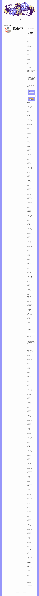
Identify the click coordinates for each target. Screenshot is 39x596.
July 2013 (29, 251)
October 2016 (29, 454)
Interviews (14, 19)
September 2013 (30, 502)
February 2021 (29, 133)
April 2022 (29, 115)
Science (29, 59)
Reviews (24, 19)
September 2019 (30, 155)
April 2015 (29, 224)
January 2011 (29, 290)
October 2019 (29, 154)
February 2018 (29, 180)
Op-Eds (29, 55)
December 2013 (30, 245)
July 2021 (29, 380)
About (31, 19)
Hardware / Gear (30, 46)
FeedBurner (32, 33)
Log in (28, 581)
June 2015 (29, 221)
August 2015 (29, 219)
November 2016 (30, 199)
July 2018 (29, 173)
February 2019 (29, 164)
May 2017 (29, 445)
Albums (29, 297)
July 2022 (29, 111)
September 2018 (30, 171)
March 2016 (29, 463)
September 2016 (30, 202)
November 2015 (30, 215)
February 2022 (29, 371)
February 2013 (29, 258)
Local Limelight (19, 19)
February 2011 (29, 289)
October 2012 (29, 263)
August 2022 (29, 110)
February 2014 (29, 242)
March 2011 (29, 541)
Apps (28, 41)
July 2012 (29, 267)
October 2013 (29, 247)
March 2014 (29, 241)
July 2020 (29, 142)
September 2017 (30, 186)
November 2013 (30, 246)
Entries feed (29, 329)
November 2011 (30, 277)
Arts (28, 42)
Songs (29, 63)
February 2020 (29, 149)
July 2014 (29, 489)
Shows (29, 318)
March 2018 (29, 432)
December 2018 (30, 167)
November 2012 (30, 515)
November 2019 (30, 406)
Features (11, 19)
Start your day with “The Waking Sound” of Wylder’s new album (30, 85)
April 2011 (29, 286)
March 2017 (29, 194)
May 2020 (29, 145)
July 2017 (29, 189)
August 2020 (29, 141)
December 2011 (30, 276)
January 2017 (29, 197)
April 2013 (29, 255)
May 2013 (29, 254)
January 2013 (29, 259)
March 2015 (29, 225)
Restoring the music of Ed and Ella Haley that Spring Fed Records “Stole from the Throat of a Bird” (31, 78)
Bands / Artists (29, 301)
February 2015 (29, 480)
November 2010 (30, 293)
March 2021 (29, 132)
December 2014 (30, 229)
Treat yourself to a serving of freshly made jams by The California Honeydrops (31, 81)
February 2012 (29, 273)
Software (29, 62)
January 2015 (29, 228)
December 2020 (30, 136)
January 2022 (29, 119)
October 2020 (29, 138)
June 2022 (29, 112)
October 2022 (29, 107)
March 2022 (29, 116)
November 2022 (30, 106)
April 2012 (29, 271)
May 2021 (29, 129)
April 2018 (29, 177)
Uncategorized (29, 67)
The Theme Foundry (21, 593)
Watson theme (17, 593)
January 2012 (29, 528)
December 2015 (30, 467)
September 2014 (30, 233)
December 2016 (30, 198)
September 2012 (30, 264)
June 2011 (29, 537)
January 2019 (29, 419)
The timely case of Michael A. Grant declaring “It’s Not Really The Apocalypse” (18, 28)
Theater (29, 323)
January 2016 (29, 212)
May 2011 (29, 285)
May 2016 (29, 207)
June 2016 (29, 206)
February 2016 (29, 211)
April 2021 (29, 384)
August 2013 (29, 250)
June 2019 (29, 159)
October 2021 (29, 123)
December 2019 (30, 151)
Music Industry (29, 51)
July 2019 (29, 158)
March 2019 (29, 163)
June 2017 (29, 190)
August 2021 (29, 125)
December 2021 (30, 120)
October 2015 (29, 216)
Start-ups (29, 64)
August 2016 (29, 203)
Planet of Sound (30, 314)
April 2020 (29, 146)
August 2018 (29, 172)
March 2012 (29, 272)
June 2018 (29, 428)
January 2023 (29, 103)
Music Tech (28, 19)
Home (7, 19)
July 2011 (29, 282)
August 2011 (29, 281)
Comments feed (30, 330)
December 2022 (30, 358)
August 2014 (29, 234)
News (28, 54)
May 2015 (29, 476)
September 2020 (30, 393)
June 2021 (29, 128)
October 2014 (29, 232)
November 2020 (30, 137)
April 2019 (29, 415)
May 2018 (29, 176)
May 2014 (29, 238)
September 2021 (30, 124)
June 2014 (29, 237)
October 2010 (29, 294)
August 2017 (29, 441)
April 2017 (29, 193)
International (29, 305)
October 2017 (29, 185)
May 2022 (29, 367)
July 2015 (29, 220)
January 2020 (29, 150)
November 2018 (30, 168)
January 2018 (29, 181)
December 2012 (30, 260)
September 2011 (30, 280)
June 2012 (29, 268)
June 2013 (29, 506)
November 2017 (30, 184)
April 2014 (29, 493)
